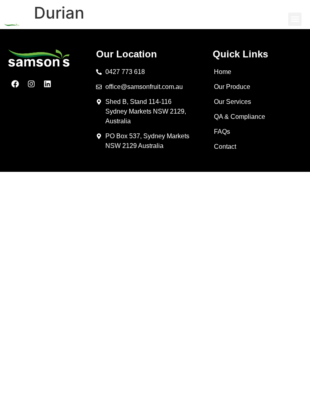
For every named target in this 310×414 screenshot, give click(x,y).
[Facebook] (15, 84)
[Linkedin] (47, 84)
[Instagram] (31, 84)
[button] (295, 19)
